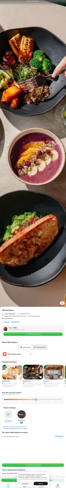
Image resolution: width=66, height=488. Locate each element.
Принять (40, 483)
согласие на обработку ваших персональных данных (33, 479)
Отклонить (25, 483)
